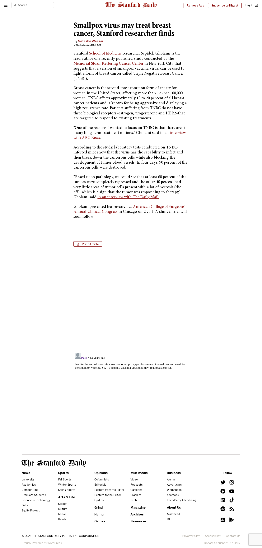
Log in (249, 5)
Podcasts (136, 484)
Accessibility (213, 535)
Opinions (101, 473)
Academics (29, 484)
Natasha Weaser (91, 41)
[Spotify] (223, 509)
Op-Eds (99, 500)
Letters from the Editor (109, 489)
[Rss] (232, 509)
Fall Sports (65, 479)
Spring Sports (66, 489)
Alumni (171, 479)
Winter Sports (67, 484)
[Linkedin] (223, 500)
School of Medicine (105, 54)
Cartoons (136, 489)
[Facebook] (223, 491)
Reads (62, 519)
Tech (133, 500)
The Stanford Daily (54, 463)
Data (25, 505)
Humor (99, 514)
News (26, 473)
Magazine (138, 507)
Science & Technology (36, 500)
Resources (138, 521)
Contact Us (233, 535)
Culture (63, 508)
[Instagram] (232, 482)
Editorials (100, 484)
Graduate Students (34, 495)
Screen (62, 503)
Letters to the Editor (107, 495)
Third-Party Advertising (181, 500)
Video (134, 479)
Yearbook (173, 495)
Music (62, 514)
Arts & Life (66, 497)
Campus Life (30, 489)
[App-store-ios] (223, 520)
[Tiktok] (232, 500)
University (28, 479)
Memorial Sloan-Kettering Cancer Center (108, 64)
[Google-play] (232, 520)
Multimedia (139, 473)
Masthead (173, 514)
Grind (98, 507)
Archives (137, 514)
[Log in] (256, 5)
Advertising (174, 484)
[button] (87, 244)
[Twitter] (223, 482)
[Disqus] (131, 299)
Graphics (136, 495)
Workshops (174, 489)
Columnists (101, 479)
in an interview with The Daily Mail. (128, 197)
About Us (174, 507)
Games (99, 521)
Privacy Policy (191, 535)
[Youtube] (232, 491)
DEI (169, 519)
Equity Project (31, 510)
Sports (63, 473)
